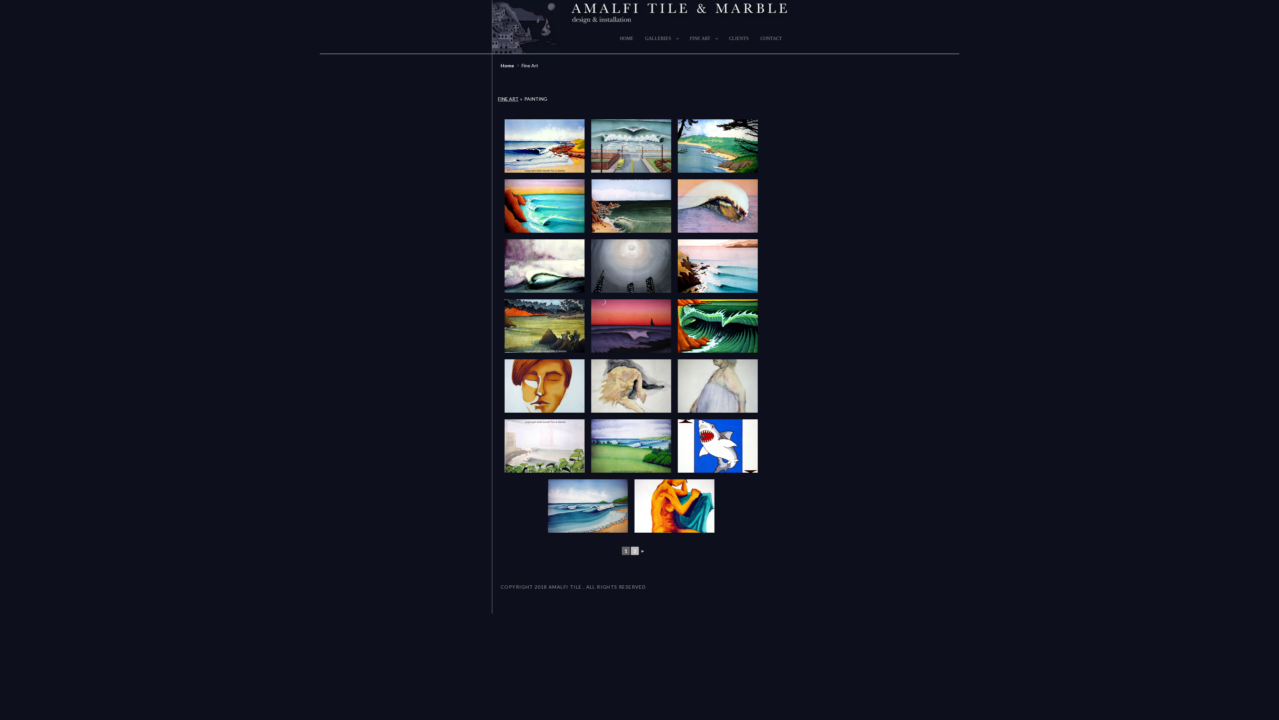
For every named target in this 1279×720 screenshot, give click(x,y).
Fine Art (700, 38)
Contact (771, 38)
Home (627, 38)
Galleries (658, 38)
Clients (739, 38)
